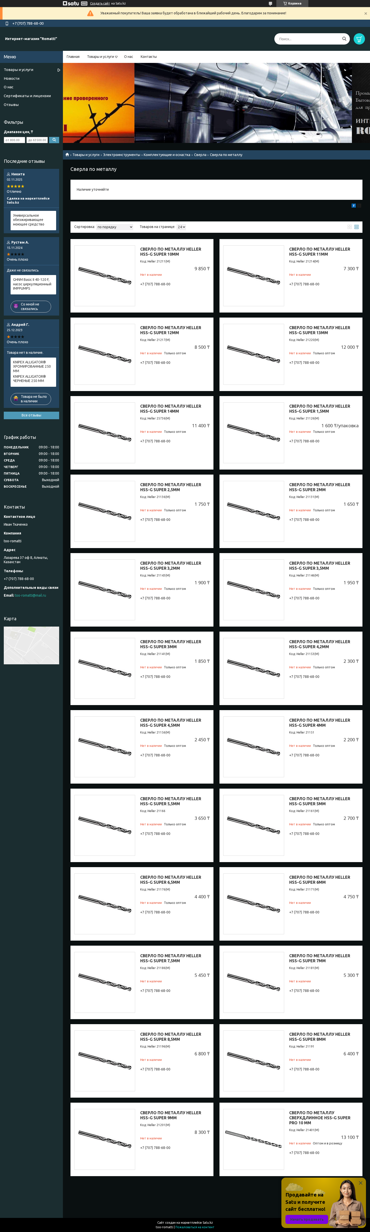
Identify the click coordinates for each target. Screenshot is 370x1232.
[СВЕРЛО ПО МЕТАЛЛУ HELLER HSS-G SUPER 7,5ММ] (104, 982)
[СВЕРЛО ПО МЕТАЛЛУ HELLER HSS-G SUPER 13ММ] (253, 354)
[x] (359, 206)
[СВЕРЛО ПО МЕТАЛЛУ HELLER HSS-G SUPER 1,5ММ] (253, 432)
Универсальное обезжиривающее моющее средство (28, 219)
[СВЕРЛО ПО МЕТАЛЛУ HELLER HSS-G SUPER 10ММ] (104, 275)
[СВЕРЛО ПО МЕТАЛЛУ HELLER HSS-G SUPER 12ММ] (104, 354)
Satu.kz (208, 1222)
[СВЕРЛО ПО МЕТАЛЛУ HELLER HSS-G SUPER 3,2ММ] (104, 589)
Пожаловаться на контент (194, 1227)
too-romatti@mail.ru (30, 595)
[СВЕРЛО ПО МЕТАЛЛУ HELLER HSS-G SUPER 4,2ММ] (253, 668)
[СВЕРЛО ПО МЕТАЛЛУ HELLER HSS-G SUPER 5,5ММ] (104, 825)
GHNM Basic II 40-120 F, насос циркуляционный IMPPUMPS (32, 284)
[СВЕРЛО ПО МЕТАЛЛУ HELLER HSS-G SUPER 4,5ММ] (104, 746)
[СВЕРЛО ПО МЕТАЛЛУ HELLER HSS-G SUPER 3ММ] (104, 668)
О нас (128, 57)
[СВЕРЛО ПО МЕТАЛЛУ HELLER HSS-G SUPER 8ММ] (253, 1060)
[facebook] (354, 206)
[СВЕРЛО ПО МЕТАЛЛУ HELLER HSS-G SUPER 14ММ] (104, 432)
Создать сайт (100, 3)
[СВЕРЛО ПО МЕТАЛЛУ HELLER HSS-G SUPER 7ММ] (253, 982)
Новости (11, 78)
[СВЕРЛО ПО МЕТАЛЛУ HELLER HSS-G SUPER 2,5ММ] (104, 511)
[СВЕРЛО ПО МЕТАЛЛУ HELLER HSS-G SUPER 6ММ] (253, 903)
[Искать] (344, 39)
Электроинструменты (121, 155)
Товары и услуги (100, 57)
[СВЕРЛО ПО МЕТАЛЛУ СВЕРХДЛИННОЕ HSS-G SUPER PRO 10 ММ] (253, 1139)
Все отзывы (31, 415)
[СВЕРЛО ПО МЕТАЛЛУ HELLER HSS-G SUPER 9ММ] (104, 1139)
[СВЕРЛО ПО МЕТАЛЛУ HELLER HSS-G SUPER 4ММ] (253, 746)
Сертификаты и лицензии (27, 96)
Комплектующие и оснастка (167, 155)
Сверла (200, 155)
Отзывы (11, 104)
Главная (73, 57)
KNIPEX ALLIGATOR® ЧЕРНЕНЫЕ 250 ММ (29, 378)
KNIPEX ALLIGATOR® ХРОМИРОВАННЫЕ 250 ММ (32, 366)
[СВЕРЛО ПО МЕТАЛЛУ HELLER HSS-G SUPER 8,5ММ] (104, 1060)
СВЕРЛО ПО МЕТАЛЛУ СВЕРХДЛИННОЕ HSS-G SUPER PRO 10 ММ (319, 1117)
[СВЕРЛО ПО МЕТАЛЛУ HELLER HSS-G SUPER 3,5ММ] (253, 589)
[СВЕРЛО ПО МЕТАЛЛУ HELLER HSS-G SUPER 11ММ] (253, 275)
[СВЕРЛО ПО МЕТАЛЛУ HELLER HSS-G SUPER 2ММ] (253, 511)
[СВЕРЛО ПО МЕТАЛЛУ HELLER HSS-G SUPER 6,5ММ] (104, 903)
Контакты (149, 57)
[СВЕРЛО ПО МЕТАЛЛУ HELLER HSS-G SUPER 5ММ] (253, 825)
